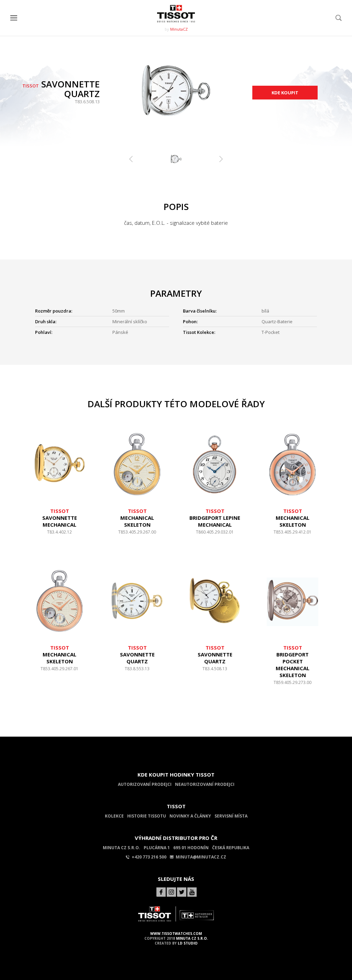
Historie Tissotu (146, 816)
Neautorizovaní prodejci (204, 784)
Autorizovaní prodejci (145, 784)
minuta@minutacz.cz (201, 857)
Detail (59, 535)
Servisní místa (231, 816)
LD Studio (188, 943)
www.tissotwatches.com (176, 933)
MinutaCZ (179, 29)
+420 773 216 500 (149, 857)
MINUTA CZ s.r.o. (192, 938)
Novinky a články (190, 816)
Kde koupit (285, 92)
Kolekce (114, 816)
